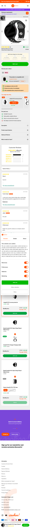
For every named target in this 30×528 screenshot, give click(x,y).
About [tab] (24, 238)
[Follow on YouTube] (6, 515)
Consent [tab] (5, 238)
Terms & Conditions (5, 490)
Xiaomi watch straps (8, 16)
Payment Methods (5, 471)
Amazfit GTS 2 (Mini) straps (17, 16)
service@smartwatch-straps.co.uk (12, 509)
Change (22, 81)
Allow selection (15, 287)
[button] (5, 47)
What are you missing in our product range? (9, 484)
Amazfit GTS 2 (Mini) (13, 79)
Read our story (15, 434)
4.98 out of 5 (19, 150)
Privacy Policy (4, 492)
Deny (15, 291)
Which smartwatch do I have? (10, 14)
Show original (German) (9, 204)
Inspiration (3, 478)
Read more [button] (5, 201)
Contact (3, 466)
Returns (3, 473)
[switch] (26, 267)
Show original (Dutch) (9, 185)
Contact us (5, 434)
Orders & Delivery (5, 468)
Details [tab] (15, 238)
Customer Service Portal (6, 463)
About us (3, 476)
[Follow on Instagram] (2, 515)
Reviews (3, 487)
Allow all (15, 282)
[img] (6, 174)
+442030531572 (6, 507)
